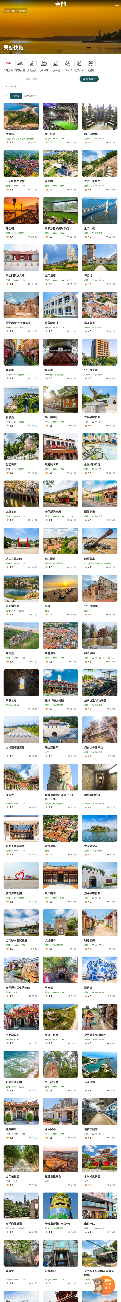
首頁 (7, 10)
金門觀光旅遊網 (60, 4)
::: (1, 1)
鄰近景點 (28, 95)
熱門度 (16, 95)
